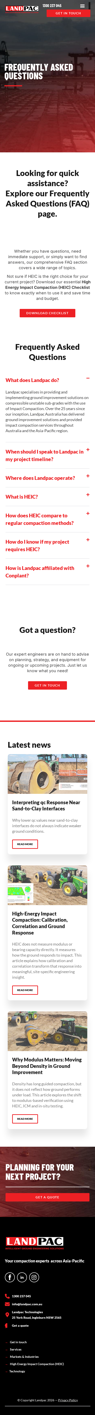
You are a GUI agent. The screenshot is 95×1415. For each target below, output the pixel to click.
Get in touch (16, 1342)
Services (13, 1349)
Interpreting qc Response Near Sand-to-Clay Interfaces (46, 805)
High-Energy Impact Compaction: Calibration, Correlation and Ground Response (40, 923)
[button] (82, 5)
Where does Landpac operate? (40, 478)
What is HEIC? (22, 497)
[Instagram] (34, 1277)
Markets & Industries (22, 1356)
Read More (25, 844)
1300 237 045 (52, 5)
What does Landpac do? (32, 380)
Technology (15, 1371)
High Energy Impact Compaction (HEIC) (34, 1364)
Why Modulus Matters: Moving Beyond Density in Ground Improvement (47, 1066)
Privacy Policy (68, 1400)
